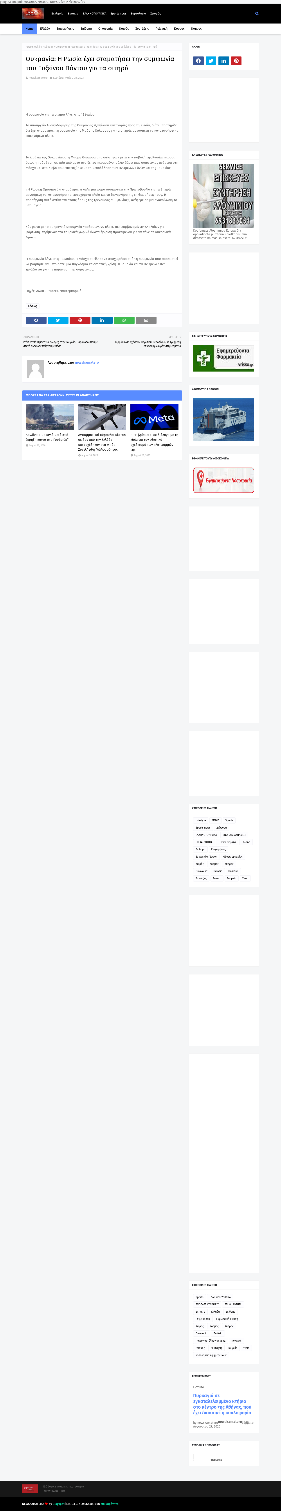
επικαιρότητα (110, 1504)
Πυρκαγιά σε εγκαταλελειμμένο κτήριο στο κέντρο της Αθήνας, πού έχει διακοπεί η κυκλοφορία (222, 1404)
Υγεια (245, 878)
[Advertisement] (226, 109)
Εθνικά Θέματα (227, 842)
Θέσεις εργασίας (233, 856)
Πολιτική (233, 871)
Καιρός (200, 863)
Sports (229, 820)
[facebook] (198, 60)
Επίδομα (200, 849)
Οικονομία (201, 871)
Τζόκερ (217, 878)
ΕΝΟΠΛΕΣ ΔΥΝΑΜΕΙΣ (234, 834)
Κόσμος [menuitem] (179, 29)
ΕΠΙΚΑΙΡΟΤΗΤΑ (204, 842)
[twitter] (211, 60)
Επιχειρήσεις (218, 849)
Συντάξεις (201, 878)
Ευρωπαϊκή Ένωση (206, 856)
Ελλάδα (246, 842)
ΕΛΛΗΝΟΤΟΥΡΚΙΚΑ (94, 13)
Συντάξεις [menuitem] (142, 29)
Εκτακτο (73, 13)
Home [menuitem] (29, 29)
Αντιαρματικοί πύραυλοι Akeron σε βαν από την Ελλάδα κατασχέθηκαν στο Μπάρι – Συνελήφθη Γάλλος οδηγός (102, 442)
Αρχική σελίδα (34, 46)
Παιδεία (217, 871)
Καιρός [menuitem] (124, 29)
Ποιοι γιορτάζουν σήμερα (210, 1340)
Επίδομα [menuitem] (86, 29)
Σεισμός (155, 13)
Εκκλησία (57, 13)
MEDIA (215, 820)
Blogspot (59, 1504)
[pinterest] (236, 60)
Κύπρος (229, 863)
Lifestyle (201, 820)
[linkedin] (223, 60)
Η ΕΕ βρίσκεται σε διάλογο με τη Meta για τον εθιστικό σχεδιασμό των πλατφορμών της (154, 442)
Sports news (118, 13)
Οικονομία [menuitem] (105, 29)
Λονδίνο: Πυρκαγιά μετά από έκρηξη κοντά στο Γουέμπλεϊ (47, 437)
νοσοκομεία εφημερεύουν (211, 1355)
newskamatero (38, 77)
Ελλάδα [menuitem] (45, 29)
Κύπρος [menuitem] (196, 29)
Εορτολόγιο (138, 13)
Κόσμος (48, 46)
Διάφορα (221, 827)
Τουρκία (231, 878)
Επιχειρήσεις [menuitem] (65, 29)
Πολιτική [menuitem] (161, 29)
